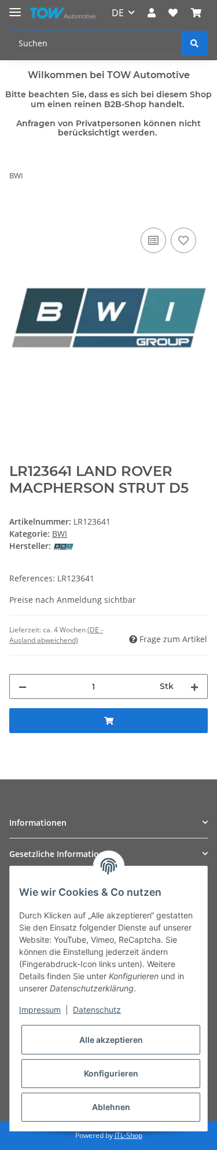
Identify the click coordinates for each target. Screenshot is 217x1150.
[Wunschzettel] (173, 12)
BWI (59, 533)
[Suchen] (194, 43)
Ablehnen (111, 1107)
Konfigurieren (111, 1073)
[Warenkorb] (196, 12)
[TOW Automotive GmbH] (62, 13)
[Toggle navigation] (15, 7)
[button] (151, 12)
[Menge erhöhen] (194, 686)
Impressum (40, 1010)
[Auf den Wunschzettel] (183, 240)
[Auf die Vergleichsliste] (153, 240)
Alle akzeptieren (111, 1040)
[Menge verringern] (22, 686)
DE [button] (118, 12)
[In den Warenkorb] (18, 212)
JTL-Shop (128, 1135)
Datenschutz (97, 1010)
